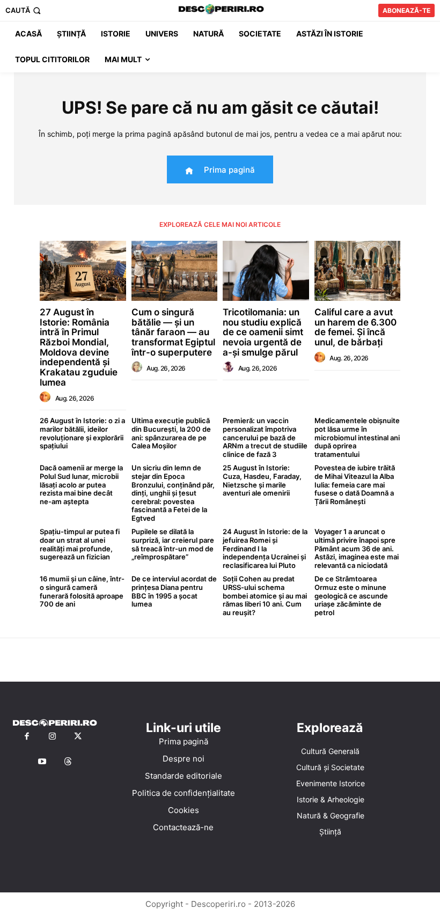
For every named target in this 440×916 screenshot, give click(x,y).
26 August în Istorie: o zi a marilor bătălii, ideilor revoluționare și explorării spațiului (82, 433)
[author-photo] (47, 397)
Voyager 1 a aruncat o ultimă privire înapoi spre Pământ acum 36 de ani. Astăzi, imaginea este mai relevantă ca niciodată (356, 548)
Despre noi (183, 759)
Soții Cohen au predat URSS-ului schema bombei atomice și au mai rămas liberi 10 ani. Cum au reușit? (265, 595)
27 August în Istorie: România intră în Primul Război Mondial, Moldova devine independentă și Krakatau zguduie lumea (79, 347)
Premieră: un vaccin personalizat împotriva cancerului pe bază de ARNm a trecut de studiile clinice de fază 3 (265, 437)
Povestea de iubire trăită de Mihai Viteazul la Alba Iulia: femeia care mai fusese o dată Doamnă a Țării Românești (354, 484)
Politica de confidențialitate (183, 793)
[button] (24, 10)
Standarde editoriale (183, 776)
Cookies (183, 810)
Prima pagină (183, 741)
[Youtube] (42, 762)
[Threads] (68, 762)
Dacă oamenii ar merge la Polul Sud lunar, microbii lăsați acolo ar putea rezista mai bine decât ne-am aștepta (81, 484)
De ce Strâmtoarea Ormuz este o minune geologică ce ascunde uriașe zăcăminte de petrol (351, 595)
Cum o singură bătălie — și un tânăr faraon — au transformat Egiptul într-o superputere (173, 332)
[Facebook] (27, 737)
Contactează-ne (183, 827)
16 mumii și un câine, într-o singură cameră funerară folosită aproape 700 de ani (82, 591)
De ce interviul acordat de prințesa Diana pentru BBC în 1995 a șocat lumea (174, 591)
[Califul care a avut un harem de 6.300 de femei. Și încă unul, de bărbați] (357, 271)
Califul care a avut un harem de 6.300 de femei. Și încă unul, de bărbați (355, 327)
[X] (78, 737)
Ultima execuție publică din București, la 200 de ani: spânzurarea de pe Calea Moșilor (171, 433)
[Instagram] (52, 737)
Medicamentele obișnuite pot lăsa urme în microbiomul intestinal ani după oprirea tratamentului (357, 437)
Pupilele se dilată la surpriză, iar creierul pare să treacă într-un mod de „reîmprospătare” (172, 544)
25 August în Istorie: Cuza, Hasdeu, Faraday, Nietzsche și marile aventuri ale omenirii (262, 480)
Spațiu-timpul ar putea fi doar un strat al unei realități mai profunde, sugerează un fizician (80, 544)
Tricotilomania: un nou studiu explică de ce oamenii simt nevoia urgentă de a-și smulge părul (263, 332)
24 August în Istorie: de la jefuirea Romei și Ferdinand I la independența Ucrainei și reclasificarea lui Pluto (265, 548)
